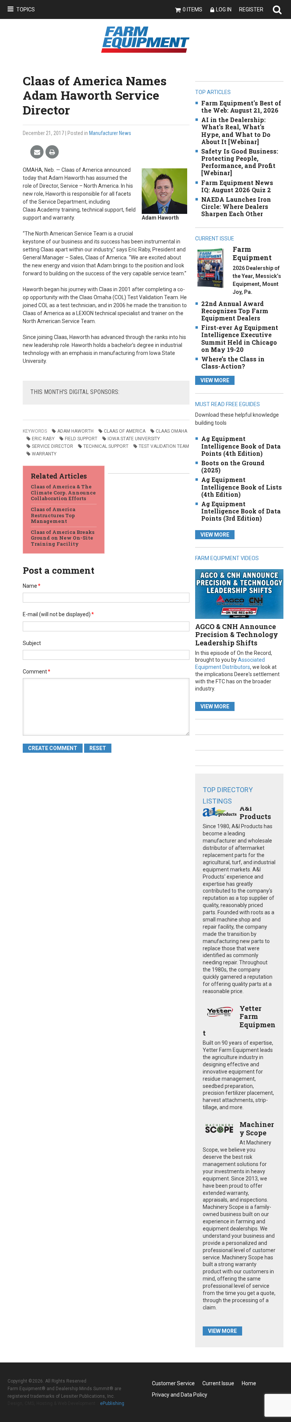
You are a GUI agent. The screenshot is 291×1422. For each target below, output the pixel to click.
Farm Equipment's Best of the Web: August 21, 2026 (241, 106)
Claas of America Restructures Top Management (53, 515)
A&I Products (255, 812)
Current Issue (218, 1383)
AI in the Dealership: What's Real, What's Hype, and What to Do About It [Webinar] (236, 131)
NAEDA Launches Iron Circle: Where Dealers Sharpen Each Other (236, 206)
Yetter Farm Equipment (239, 1020)
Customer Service (173, 1383)
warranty (44, 454)
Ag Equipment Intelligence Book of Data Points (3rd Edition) (241, 511)
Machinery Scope (256, 1128)
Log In (224, 9)
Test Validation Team (164, 446)
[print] (52, 152)
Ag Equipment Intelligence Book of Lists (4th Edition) (241, 487)
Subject (32, 643)
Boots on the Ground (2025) (232, 466)
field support (81, 438)
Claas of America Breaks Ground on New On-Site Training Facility (62, 538)
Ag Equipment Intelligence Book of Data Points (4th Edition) (241, 446)
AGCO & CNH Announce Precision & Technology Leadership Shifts (236, 634)
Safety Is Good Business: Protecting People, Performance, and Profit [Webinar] (239, 162)
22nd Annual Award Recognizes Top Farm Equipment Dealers (234, 311)
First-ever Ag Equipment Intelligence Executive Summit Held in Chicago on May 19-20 (239, 338)
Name (32, 586)
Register (251, 9)
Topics (25, 9)
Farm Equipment (252, 253)
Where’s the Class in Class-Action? (232, 362)
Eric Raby (43, 438)
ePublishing (112, 1403)
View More (214, 380)
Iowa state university (134, 438)
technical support (105, 446)
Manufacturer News (110, 133)
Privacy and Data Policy (179, 1395)
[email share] (37, 152)
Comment (36, 672)
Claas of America (125, 431)
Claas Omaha (171, 431)
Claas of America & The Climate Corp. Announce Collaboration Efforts (63, 492)
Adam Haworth (75, 431)
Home (249, 1383)
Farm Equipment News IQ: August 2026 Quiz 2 (237, 186)
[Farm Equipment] (210, 268)
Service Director (52, 446)
